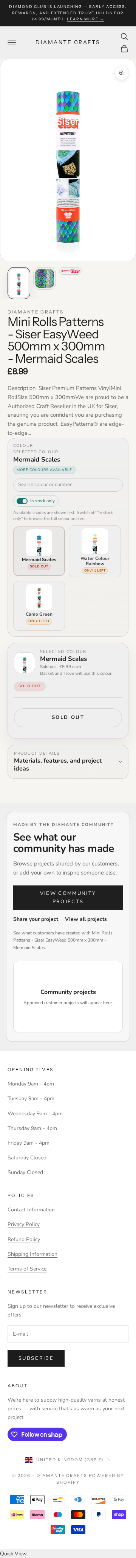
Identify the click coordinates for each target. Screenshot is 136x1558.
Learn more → (85, 19)
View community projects (68, 897)
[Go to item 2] (44, 278)
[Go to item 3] (70, 271)
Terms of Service (27, 1268)
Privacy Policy (24, 1224)
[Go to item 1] (19, 283)
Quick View (13, 1553)
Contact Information (31, 1209)
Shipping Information (32, 1254)
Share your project (35, 919)
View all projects (86, 919)
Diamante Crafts (35, 312)
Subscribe (36, 1358)
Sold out (68, 717)
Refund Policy (24, 1239)
